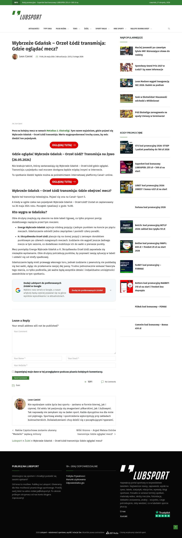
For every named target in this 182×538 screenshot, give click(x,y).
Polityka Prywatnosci (75, 476)
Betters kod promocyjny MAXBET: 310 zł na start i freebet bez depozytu (152, 287)
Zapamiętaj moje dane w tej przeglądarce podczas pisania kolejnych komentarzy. (59, 371)
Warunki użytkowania (76, 479)
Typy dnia (48, 29)
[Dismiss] (110, 290)
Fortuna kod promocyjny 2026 (150, 207)
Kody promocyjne (29, 3)
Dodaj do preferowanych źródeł (87, 290)
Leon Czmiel (34, 399)
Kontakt (123, 516)
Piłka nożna (61, 29)
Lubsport (17, 440)
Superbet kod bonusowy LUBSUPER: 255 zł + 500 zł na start (150, 167)
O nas (123, 511)
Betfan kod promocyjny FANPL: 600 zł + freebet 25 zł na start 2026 (151, 247)
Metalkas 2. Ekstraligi (58, 130)
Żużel (86, 29)
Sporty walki (101, 29)
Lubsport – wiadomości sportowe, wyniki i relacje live (60, 532)
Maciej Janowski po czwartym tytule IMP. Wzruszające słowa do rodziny (152, 51)
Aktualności (34, 29)
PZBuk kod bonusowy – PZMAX (151, 306)
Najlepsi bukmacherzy (140, 29)
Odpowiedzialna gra (75, 482)
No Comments (110, 382)
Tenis (75, 29)
